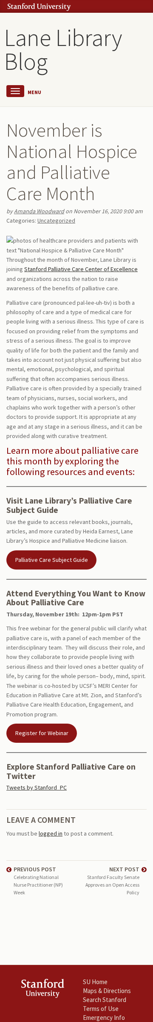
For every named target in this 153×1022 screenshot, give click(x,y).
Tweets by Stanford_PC (36, 787)
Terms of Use (101, 1009)
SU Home (95, 982)
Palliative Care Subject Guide (51, 560)
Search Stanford (104, 1000)
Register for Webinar (41, 733)
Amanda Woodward (39, 211)
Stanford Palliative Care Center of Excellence (81, 269)
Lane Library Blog (63, 49)
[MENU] (15, 91)
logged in (50, 833)
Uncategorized (56, 220)
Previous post (38, 880)
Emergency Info (104, 1017)
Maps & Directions (107, 991)
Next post (112, 880)
